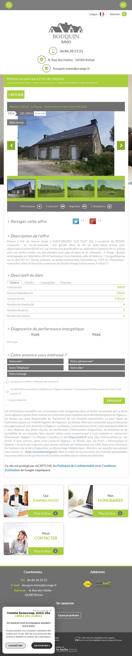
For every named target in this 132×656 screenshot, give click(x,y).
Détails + (30, 282)
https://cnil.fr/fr (78, 437)
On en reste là (40, 610)
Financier (66, 282)
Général (14, 282)
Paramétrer (15, 645)
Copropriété (48, 282)
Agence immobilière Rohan (19, 83)
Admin (56, 640)
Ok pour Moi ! (42, 645)
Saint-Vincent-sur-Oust (44, 83)
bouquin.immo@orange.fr (71, 68)
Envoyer (114, 400)
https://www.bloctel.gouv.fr (41, 451)
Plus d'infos (45, 513)
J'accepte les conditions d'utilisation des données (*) (34, 381)
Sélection (115, 14)
